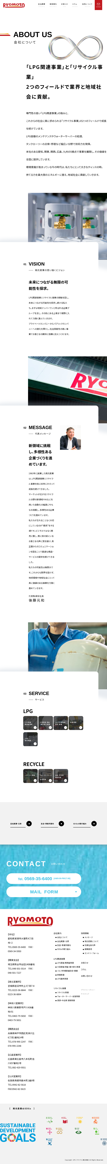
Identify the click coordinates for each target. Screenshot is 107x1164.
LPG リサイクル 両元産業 (81, 1160)
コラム (75, 5)
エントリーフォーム (92, 953)
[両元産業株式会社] (14, 5)
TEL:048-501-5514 (17, 968)
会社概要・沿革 (63, 941)
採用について (87, 5)
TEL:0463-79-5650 (17, 1015)
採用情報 (85, 933)
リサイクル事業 (60, 988)
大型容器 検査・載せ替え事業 (68, 967)
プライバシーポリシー (88, 990)
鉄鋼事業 (60, 974)
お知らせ (64, 5)
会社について (62, 937)
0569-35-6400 (44, 878)
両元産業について (92, 941)
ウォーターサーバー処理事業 (68, 996)
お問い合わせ (86, 976)
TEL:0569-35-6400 (17, 947)
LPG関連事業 (59, 958)
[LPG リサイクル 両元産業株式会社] (21, 921)
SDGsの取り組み (63, 949)
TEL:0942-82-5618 (17, 1084)
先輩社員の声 (90, 945)
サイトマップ (85, 994)
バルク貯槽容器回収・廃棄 (67, 970)
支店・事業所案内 (64, 945)
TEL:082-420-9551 (17, 1067)
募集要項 (88, 949)
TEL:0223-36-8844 (17, 990)
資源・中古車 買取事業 (66, 1000)
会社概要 (41, 5)
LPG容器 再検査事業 (65, 962)
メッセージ (89, 937)
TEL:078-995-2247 (17, 1041)
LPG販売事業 (62, 978)
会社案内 (57, 933)
